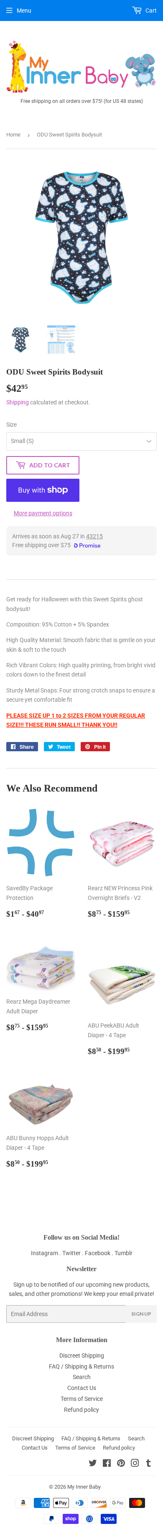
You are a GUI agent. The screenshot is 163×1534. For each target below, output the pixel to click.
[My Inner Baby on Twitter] (93, 1464)
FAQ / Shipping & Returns (81, 1366)
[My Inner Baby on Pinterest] (121, 1464)
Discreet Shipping (81, 1355)
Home (13, 134)
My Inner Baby (84, 1487)
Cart (150, 10)
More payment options (43, 513)
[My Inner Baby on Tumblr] (149, 1464)
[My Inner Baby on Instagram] (135, 1464)
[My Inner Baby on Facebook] (106, 1464)
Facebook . (100, 1253)
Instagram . (46, 1253)
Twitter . (73, 1253)
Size (11, 424)
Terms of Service (82, 1398)
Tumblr (123, 1253)
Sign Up (141, 1314)
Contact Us (81, 1388)
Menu (24, 10)
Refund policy (81, 1409)
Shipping (17, 402)
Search (82, 1377)
